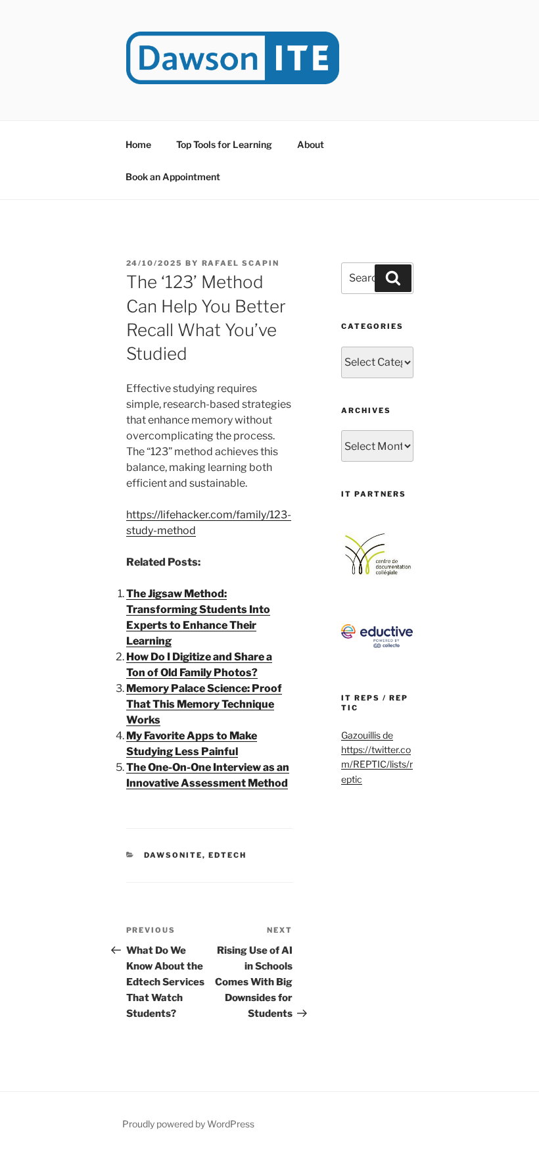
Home (138, 144)
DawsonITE (173, 855)
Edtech (227, 855)
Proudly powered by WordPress (188, 1123)
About (310, 144)
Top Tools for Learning (224, 144)
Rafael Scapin (241, 263)
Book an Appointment (173, 176)
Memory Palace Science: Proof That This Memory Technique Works (204, 704)
